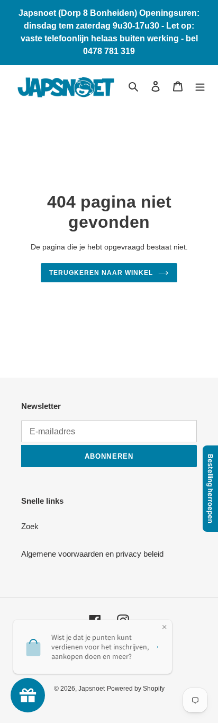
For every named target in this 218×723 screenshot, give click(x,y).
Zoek (30, 526)
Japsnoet (91, 688)
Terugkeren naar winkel (100, 272)
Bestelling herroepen (210, 488)
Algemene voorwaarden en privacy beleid (92, 553)
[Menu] (200, 86)
